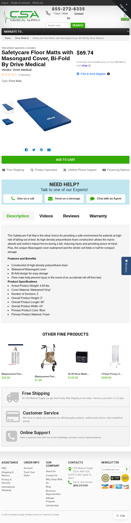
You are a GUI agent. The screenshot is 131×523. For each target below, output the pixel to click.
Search (77, 25)
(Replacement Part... (12, 374)
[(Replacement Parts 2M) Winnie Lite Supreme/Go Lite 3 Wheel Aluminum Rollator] (49, 357)
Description (18, 216)
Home (8, 38)
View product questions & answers (19, 48)
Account (28, 468)
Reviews (71, 216)
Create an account (20, 3)
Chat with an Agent (109, 198)
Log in (5, 3)
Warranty (98, 216)
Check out (37, 3)
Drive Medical (22, 38)
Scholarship (52, 505)
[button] (67, 112)
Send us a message (67, 198)
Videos (46, 216)
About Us (51, 471)
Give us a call (25, 198)
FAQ (4, 468)
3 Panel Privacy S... (111, 374)
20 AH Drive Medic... (78, 374)
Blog (48, 486)
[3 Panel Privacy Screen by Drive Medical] (115, 356)
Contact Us (51, 475)
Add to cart (65, 159)
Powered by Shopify (51, 515)
